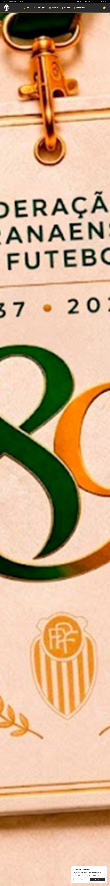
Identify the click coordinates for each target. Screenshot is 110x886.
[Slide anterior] (3, 531)
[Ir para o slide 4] (104, 883)
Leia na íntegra (96, 875)
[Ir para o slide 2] (101, 883)
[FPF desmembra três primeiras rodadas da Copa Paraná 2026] (55, 443)
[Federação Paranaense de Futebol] (6, 7)
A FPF (27, 8)
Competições (40, 8)
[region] (89, 874)
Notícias (54, 8)
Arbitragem (80, 8)
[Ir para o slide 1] (100, 883)
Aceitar (97, 879)
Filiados (67, 8)
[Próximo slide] (107, 531)
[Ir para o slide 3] (103, 883)
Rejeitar (81, 879)
